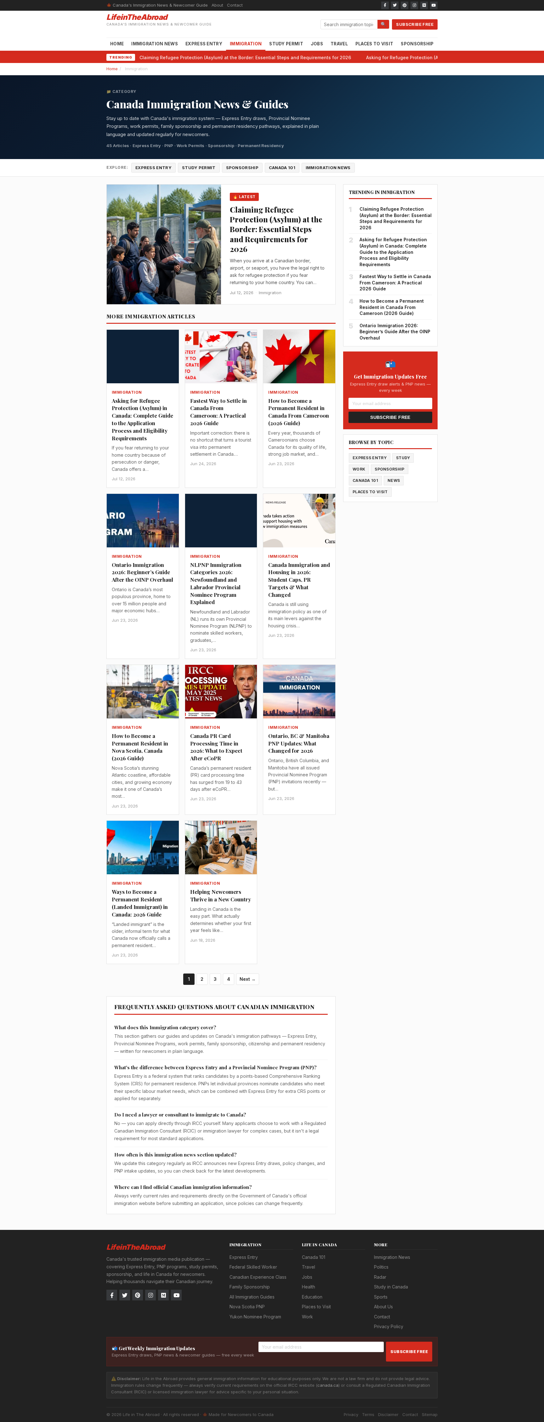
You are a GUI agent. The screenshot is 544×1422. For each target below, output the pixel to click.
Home (117, 43)
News (394, 480)
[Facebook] (385, 5)
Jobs (317, 43)
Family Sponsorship (250, 1286)
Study (403, 457)
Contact (235, 5)
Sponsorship (417, 43)
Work (359, 469)
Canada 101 (282, 167)
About (217, 5)
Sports (381, 1296)
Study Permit (286, 43)
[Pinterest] (404, 5)
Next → (248, 979)
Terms (368, 1414)
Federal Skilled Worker (253, 1267)
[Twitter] (395, 5)
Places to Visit (374, 43)
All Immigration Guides (252, 1296)
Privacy (351, 1414)
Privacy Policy (388, 1326)
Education (312, 1296)
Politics (381, 1267)
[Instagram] (414, 5)
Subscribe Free (415, 24)
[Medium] (424, 5)
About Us (383, 1306)
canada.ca (327, 1385)
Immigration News (154, 43)
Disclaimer (388, 1414)
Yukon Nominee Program (255, 1316)
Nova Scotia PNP (247, 1306)
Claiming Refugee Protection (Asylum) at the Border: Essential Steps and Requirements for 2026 (245, 57)
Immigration (246, 43)
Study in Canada (391, 1286)
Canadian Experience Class (258, 1277)
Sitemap (430, 1414)
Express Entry (203, 43)
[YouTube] (434, 5)
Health (308, 1286)
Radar (380, 1277)
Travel (339, 43)
